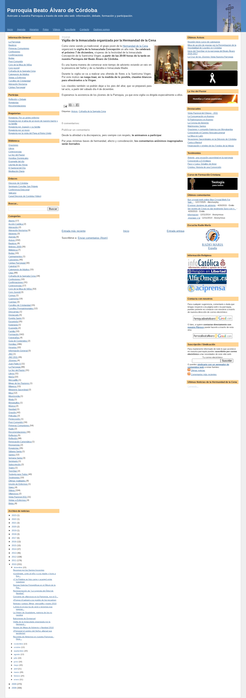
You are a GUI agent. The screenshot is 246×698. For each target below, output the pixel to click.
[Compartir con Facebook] (77, 105)
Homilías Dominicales (18, 158)
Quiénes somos (101, 29)
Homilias (12, 344)
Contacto (84, 29)
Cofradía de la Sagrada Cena (22, 71)
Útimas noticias (198, 370)
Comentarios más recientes (204, 374)
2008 (14, 688)
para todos (217, 185)
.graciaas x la (194, 218)
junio (16, 662)
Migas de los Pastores (19, 383)
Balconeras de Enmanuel (24, 618)
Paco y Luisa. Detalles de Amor (202, 164)
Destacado (13, 315)
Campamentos (15, 256)
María (11, 377)
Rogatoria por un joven (19, 130)
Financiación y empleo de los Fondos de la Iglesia (211, 146)
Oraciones (13, 145)
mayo (16, 665)
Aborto (11, 221)
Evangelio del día (16, 161)
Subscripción (14, 464)
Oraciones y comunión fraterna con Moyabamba (210, 129)
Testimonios (14, 477)
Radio (11, 429)
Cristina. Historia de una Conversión (204, 167)
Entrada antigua (175, 231)
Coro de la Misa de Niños (20, 65)
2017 (14, 538)
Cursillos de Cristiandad (19, 81)
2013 (14, 553)
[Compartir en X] (74, 105)
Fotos (46, 29)
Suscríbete (70, 29)
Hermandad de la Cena (135, 46)
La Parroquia (14, 42)
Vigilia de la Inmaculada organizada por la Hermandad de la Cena (109, 40)
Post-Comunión (15, 61)
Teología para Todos (18, 474)
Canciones (13, 260)
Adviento (12, 233)
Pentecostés (14, 419)
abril (16, 669)
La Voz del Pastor (16, 155)
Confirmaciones (15, 55)
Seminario (13, 461)
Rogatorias (13, 102)
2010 (14, 564)
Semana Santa (15, 458)
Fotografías (14, 337)
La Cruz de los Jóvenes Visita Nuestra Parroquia (210, 57)
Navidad (12, 409)
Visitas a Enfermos (17, 77)
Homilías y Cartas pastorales (207, 99)
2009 (14, 684)
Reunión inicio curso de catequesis (204, 42)
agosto (17, 654)
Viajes (11, 487)
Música (12, 406)
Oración (12, 412)
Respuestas (14, 445)
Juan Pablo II (14, 364)
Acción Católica (15, 224)
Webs (11, 503)
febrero (17, 676)
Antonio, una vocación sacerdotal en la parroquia (210, 157)
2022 (14, 519)
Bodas (11, 58)
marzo (17, 672)
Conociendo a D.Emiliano (199, 161)
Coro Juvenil (14, 292)
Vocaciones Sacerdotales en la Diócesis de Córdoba (212, 139)
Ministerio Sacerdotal (18, 389)
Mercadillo (13, 380)
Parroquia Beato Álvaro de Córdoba (52, 10)
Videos (11, 490)
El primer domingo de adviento (202, 205)
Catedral (12, 266)
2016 (14, 541)
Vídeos (56, 29)
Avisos (11, 240)
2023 (14, 515)
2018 (14, 534)
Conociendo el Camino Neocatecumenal (206, 132)
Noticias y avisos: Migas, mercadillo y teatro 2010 (35, 603)
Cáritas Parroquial (16, 87)
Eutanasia (13, 325)
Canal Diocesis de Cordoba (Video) (24, 196)
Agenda (21, 29)
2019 (14, 530)
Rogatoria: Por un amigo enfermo (23, 117)
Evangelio (13, 328)
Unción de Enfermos (18, 484)
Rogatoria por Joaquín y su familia (24, 127)
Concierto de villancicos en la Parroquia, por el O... (35, 597)
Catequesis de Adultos (18, 74)
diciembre (18, 567)
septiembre (19, 651)
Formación (13, 334)
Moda (11, 399)
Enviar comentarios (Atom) (93, 237)
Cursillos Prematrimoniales (21, 308)
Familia (12, 331)
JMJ (10, 354)
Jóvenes (12, 360)
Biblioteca (13, 250)
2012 (14, 557)
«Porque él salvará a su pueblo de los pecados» (34, 600)
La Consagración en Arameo (201, 116)
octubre (17, 647)
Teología (217, 182)
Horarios (34, 29)
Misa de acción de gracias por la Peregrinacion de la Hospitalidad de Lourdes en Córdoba (212, 46)
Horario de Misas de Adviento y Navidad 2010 (33, 627)
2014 (14, 549)
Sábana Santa (15, 451)
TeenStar (12, 471)
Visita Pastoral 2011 (17, 497)
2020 (14, 526)
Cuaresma (13, 298)
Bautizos (12, 45)
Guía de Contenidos (18, 341)
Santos (12, 454)
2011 (14, 560)
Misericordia (14, 396)
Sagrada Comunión (212, 65)
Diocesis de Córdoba (18, 183)
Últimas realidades (17, 481)
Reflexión (13, 438)
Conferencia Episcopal (18, 189)
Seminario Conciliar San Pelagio (23, 186)
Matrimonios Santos (197, 126)
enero (17, 679)
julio (16, 658)
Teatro (11, 468)
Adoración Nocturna (17, 84)
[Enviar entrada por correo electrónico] (65, 106)
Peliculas (12, 416)
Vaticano (12, 193)
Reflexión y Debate (17, 99)
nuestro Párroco (196, 327)
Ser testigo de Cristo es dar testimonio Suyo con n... (212, 208)
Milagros (12, 386)
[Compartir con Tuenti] (70, 105)
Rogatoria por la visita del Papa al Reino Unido (29, 133)
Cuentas (12, 302)
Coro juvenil (13, 68)
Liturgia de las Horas (18, 165)
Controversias (15, 151)
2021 (14, 523)
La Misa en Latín (195, 136)
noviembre (19, 644)
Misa (10, 393)
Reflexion (13, 435)
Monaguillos (14, 402)
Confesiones (14, 51)
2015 (14, 545)
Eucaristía (13, 321)
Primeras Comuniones (18, 48)
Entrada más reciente (74, 231)
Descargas (13, 312)
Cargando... (193, 386)
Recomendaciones (17, 106)
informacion (193, 214)
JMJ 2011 (13, 357)
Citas (11, 273)
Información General (18, 350)
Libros (11, 148)
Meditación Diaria (16, 171)
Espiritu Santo (15, 318)
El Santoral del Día (17, 168)
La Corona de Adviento (198, 123)
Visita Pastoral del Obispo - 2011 (203, 113)
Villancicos (13, 493)
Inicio (10, 29)
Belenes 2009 (15, 246)
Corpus (12, 295)
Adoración (13, 227)
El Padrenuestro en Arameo (200, 119)
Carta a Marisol (195, 142)
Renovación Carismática (20, 441)
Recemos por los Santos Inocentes (28, 570)
